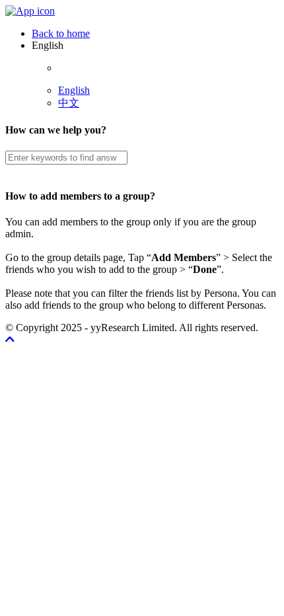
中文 (68, 102)
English (74, 90)
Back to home (61, 33)
